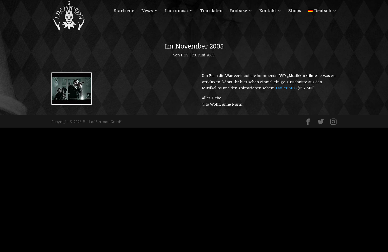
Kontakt (267, 11)
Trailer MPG (286, 87)
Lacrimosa (176, 11)
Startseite (124, 11)
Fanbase (238, 11)
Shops (294, 11)
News (147, 11)
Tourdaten (211, 11)
